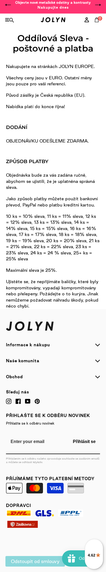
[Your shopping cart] (98, 25)
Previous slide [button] (8, 5)
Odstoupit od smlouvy (35, 561)
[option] (53, 5)
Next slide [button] (98, 5)
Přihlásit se (84, 441)
